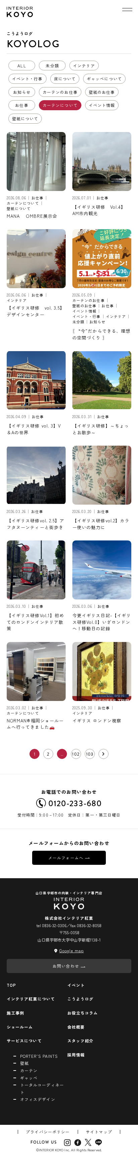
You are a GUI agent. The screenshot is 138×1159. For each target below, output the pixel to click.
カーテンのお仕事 (60, 92)
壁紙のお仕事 (102, 92)
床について (65, 78)
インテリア (84, 65)
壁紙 (24, 1063)
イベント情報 (102, 105)
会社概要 (76, 1027)
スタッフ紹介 (80, 1040)
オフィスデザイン (37, 1099)
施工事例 (15, 1013)
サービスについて (24, 1040)
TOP (11, 985)
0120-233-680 (75, 803)
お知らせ (21, 92)
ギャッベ (29, 1078)
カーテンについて (60, 105)
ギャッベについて (104, 78)
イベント (76, 985)
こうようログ (80, 999)
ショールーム (20, 1027)
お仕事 (21, 105)
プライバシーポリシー (48, 1132)
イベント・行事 (27, 78)
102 (75, 754)
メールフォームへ (65, 857)
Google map (71, 950)
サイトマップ (99, 1132)
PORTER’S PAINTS (39, 1056)
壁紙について (25, 118)
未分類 (52, 65)
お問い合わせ (66, 966)
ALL (21, 65)
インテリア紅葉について (31, 999)
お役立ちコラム (82, 1013)
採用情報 (76, 1054)
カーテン (29, 1070)
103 (89, 754)
